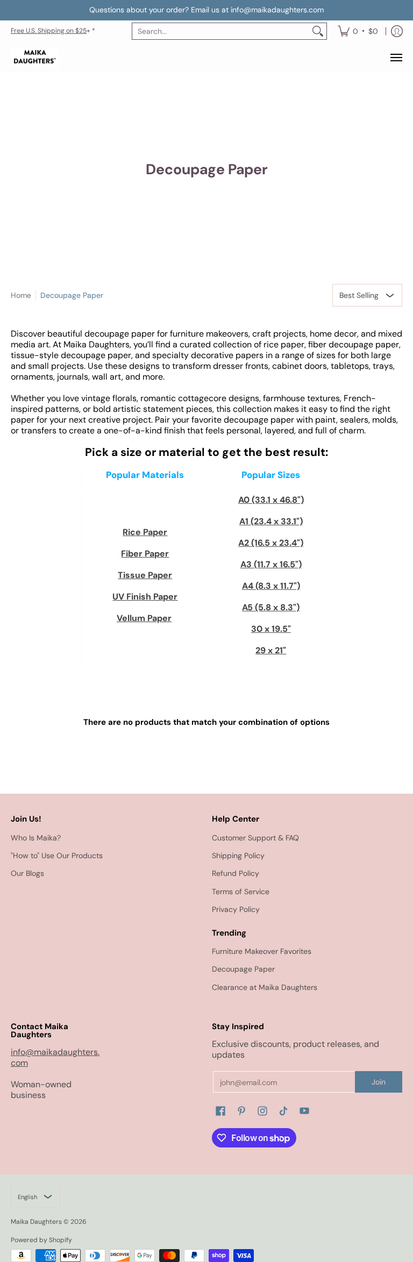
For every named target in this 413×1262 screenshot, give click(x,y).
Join (379, 1082)
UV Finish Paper (144, 596)
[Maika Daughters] (35, 57)
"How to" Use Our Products (57, 855)
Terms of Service (240, 891)
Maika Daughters (36, 1221)
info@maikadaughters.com (55, 1057)
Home (21, 295)
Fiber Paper (145, 553)
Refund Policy (235, 873)
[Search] (317, 31)
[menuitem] (358, 31)
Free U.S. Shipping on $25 (49, 30)
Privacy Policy (236, 909)
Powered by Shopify (41, 1240)
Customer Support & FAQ (255, 838)
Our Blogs (27, 873)
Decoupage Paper (71, 295)
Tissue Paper (145, 575)
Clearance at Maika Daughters (264, 987)
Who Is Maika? (36, 838)
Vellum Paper (144, 618)
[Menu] (395, 57)
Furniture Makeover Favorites (261, 951)
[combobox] (220, 31)
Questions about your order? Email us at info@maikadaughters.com (206, 10)
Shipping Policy (238, 855)
